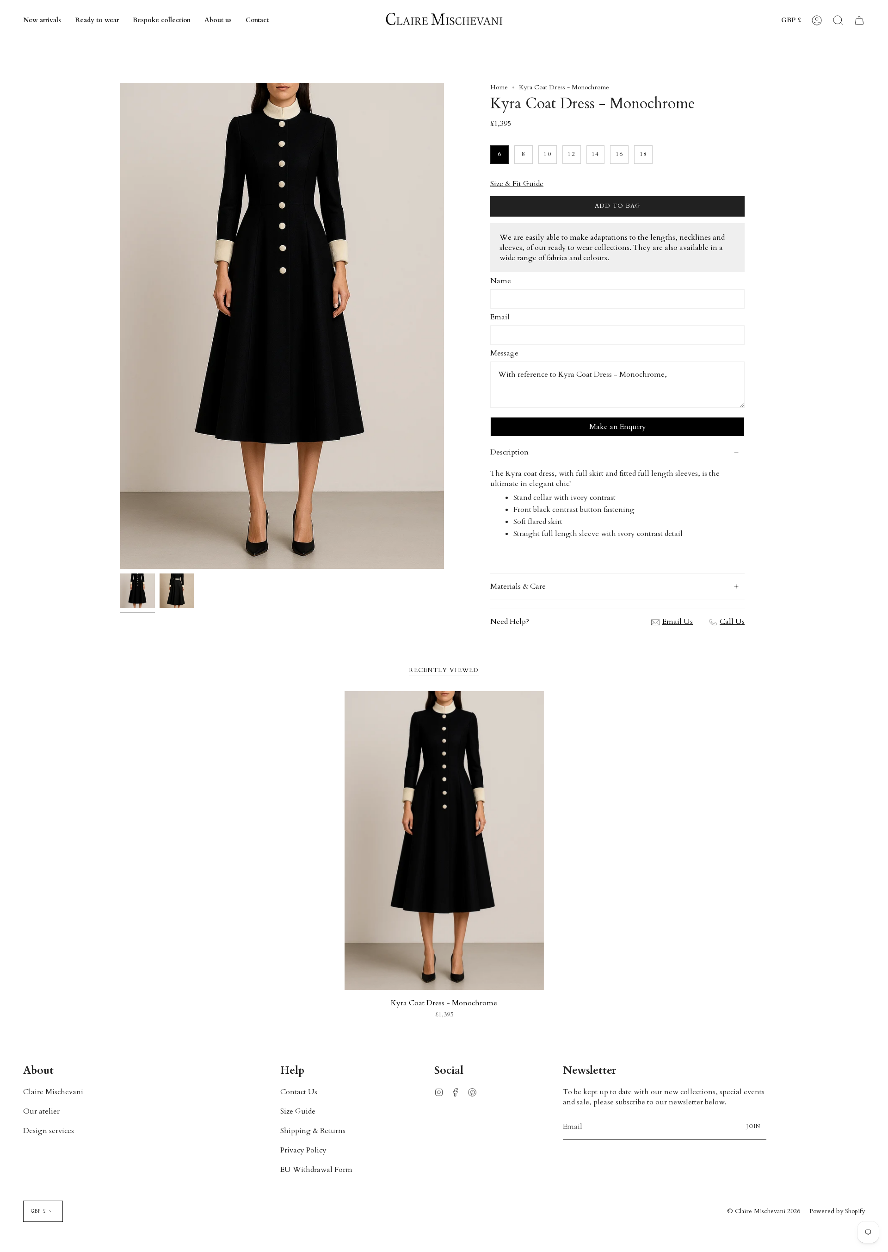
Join (753, 1126)
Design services (48, 1131)
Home (499, 87)
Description (509, 452)
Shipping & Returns (312, 1131)
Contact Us (298, 1092)
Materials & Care (518, 586)
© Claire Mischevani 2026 (763, 1211)
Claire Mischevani (53, 1092)
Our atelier (41, 1111)
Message (504, 353)
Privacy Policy (303, 1150)
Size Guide (297, 1111)
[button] (97, 20)
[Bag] (859, 20)
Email (500, 317)
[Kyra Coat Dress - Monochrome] (444, 840)
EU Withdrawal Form (316, 1170)
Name (500, 281)
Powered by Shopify (837, 1211)
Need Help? (509, 622)
